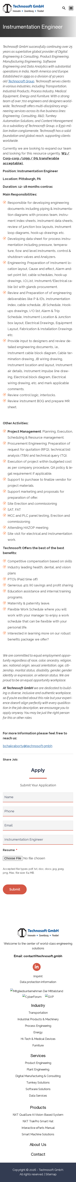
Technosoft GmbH (51, 1170)
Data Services (38, 1095)
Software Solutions (38, 1089)
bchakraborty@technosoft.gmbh (27, 746)
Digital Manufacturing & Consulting (38, 1076)
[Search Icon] (64, 8)
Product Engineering (38, 1063)
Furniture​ (38, 1045)
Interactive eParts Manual (38, 1127)
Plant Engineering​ (38, 1069)
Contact (38, 1154)
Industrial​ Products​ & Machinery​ (38, 1019)
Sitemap (51, 1174)
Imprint (38, 976)
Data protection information (38, 982)
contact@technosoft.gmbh (43, 956)
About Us (38, 1144)
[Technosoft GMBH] (23, 9)
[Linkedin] (37, 967)
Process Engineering (38, 1025)
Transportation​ (38, 1012)
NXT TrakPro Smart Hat (38, 1121)
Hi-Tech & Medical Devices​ (38, 1039)
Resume (10, 850)
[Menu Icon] (71, 8)
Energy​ (38, 1032)
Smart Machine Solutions (38, 1134)
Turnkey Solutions (38, 1082)
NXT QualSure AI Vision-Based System (38, 1114)
